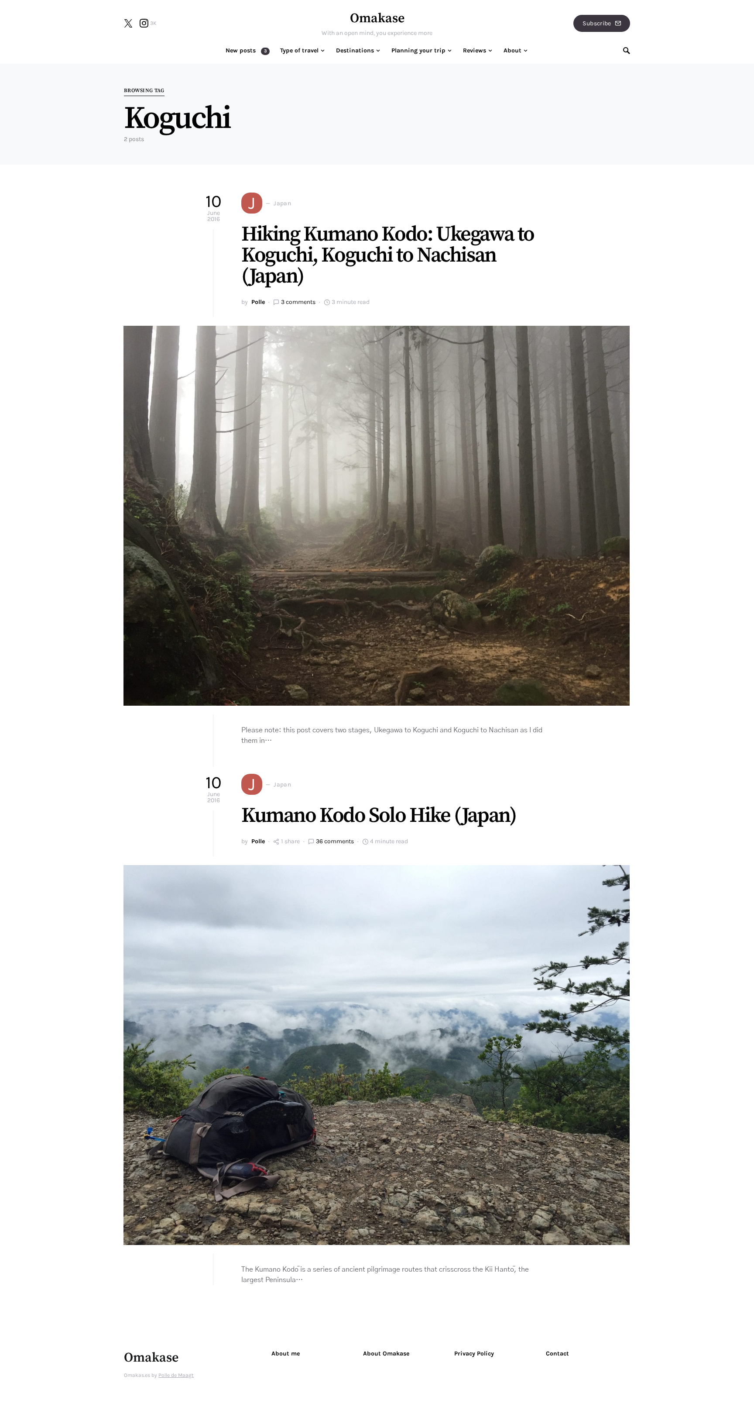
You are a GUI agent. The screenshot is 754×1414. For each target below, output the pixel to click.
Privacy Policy (474, 1353)
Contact (557, 1353)
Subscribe (597, 23)
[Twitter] (128, 23)
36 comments (335, 841)
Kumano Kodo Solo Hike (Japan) (378, 816)
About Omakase (386, 1353)
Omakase (377, 18)
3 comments (298, 302)
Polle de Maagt (176, 1375)
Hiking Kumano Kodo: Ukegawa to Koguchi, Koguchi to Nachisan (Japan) (387, 255)
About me (285, 1353)
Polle (258, 302)
